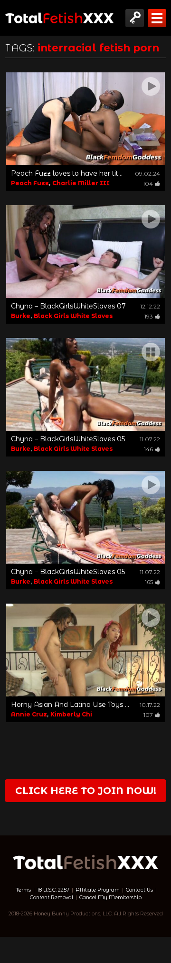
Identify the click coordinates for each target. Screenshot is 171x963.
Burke (20, 315)
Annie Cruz (29, 714)
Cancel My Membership (110, 897)
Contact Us (139, 890)
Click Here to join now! (85, 790)
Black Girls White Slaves (73, 315)
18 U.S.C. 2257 (53, 890)
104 (148, 183)
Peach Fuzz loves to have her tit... (67, 173)
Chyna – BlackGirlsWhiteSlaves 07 (68, 306)
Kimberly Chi (71, 714)
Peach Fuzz (30, 183)
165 (149, 582)
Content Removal (51, 897)
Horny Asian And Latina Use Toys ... (70, 704)
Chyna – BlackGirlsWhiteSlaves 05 (68, 439)
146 (148, 449)
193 (148, 316)
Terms (23, 890)
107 (148, 714)
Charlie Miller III (81, 183)
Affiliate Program (98, 890)
